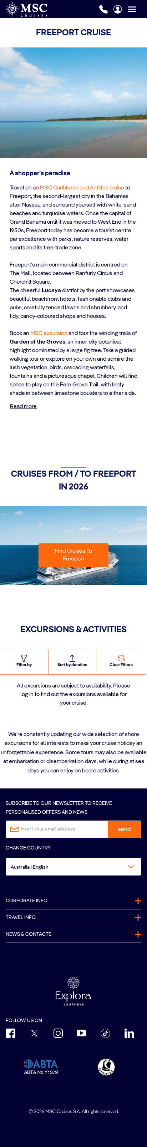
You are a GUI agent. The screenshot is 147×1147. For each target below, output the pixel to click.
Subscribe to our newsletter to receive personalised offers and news (59, 808)
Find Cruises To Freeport (73, 555)
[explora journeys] (73, 991)
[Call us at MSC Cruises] (103, 9)
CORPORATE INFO (26, 900)
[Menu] (137, 9)
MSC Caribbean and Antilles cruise (82, 188)
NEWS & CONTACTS (28, 934)
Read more (23, 407)
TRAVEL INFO (21, 917)
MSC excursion (48, 333)
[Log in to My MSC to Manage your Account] (117, 9)
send (124, 829)
